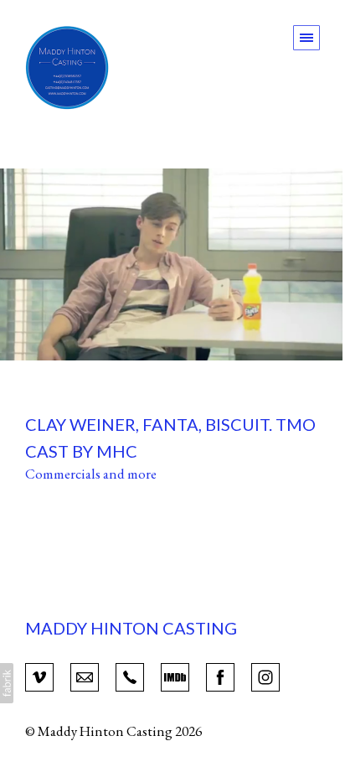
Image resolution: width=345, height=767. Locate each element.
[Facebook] (220, 675)
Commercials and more (91, 473)
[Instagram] (265, 675)
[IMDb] (175, 675)
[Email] (84, 675)
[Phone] (130, 675)
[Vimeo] (39, 675)
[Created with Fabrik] (6, 683)
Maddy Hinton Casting (131, 628)
